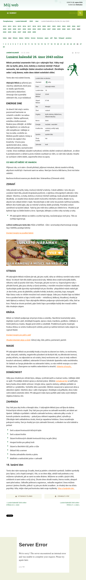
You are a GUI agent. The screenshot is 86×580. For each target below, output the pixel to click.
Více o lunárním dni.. (66, 488)
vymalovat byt (62, 381)
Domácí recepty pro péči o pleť (18, 335)
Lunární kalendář (21, 21)
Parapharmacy (8, 21)
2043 (31, 21)
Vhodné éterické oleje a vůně (18, 340)
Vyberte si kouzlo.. (64, 366)
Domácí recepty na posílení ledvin (19, 233)
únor (36, 21)
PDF (78, 53)
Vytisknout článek (25, 496)
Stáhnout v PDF (63, 496)
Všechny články (75, 13)
